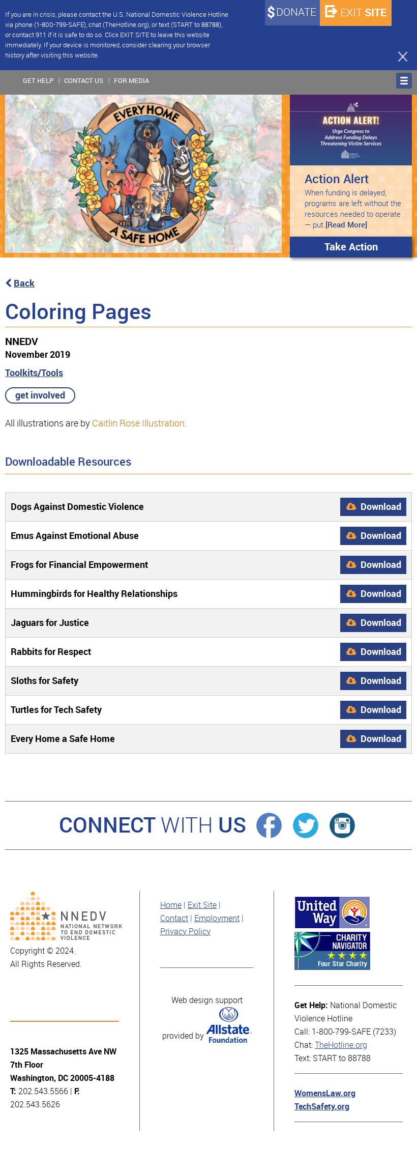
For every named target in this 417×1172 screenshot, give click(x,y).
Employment (217, 918)
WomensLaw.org (324, 1093)
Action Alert (337, 178)
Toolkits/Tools (34, 372)
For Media (131, 80)
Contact (174, 918)
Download (380, 506)
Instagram (342, 825)
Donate (296, 12)
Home (171, 905)
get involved (40, 395)
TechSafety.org (321, 1106)
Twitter (305, 825)
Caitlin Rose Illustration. (139, 423)
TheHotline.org (341, 1045)
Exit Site (202, 905)
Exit (363, 12)
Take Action (351, 247)
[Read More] (346, 225)
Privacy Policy (185, 931)
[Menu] (404, 81)
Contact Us (83, 80)
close (398, 56)
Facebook (269, 825)
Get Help (38, 80)
